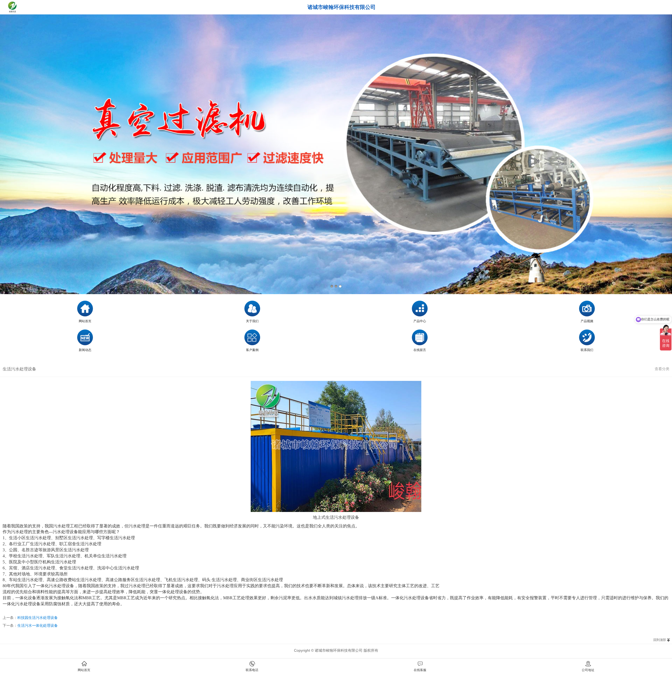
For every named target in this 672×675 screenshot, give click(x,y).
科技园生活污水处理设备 (37, 617)
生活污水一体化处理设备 (37, 625)
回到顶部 (659, 640)
